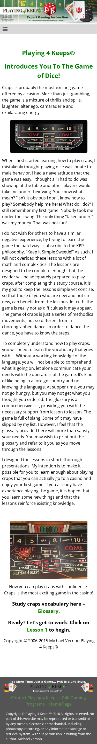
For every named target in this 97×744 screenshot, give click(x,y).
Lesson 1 (38, 629)
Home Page (60, 704)
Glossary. (49, 611)
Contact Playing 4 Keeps (34, 698)
